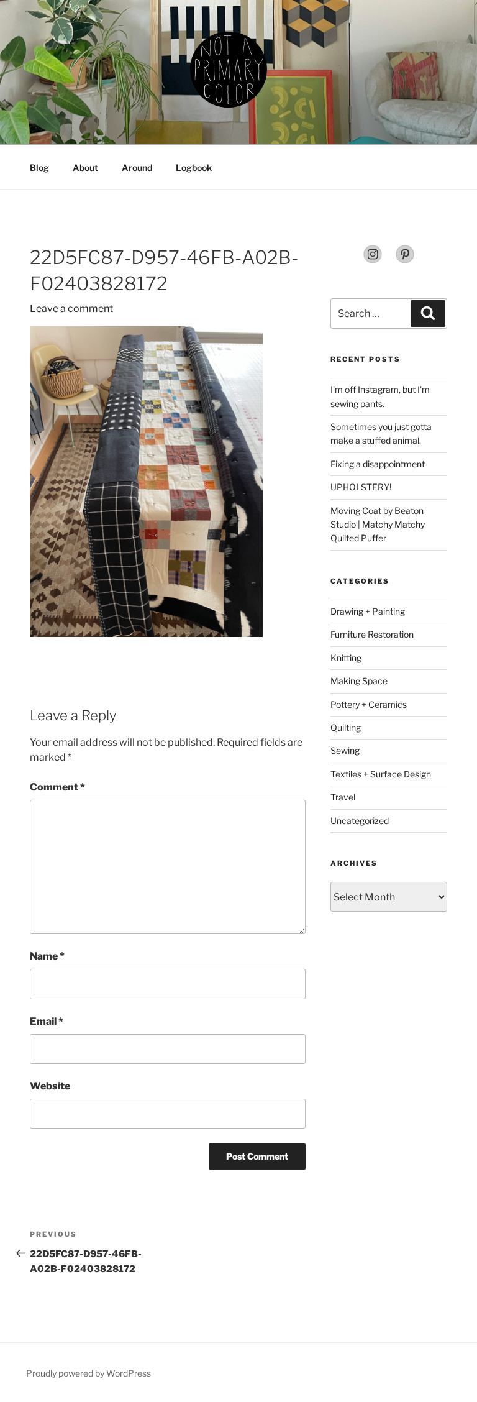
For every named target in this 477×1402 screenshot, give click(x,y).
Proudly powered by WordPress (88, 1373)
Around (137, 167)
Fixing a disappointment (377, 464)
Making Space (359, 681)
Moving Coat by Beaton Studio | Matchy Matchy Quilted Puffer (377, 524)
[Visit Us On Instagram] (373, 260)
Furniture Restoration (372, 634)
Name (47, 956)
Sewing (345, 750)
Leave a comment (71, 308)
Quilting (345, 727)
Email (46, 1021)
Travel (342, 797)
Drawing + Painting (367, 611)
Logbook (194, 167)
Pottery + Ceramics (368, 704)
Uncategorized (359, 820)
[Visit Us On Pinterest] (405, 260)
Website (50, 1086)
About (85, 167)
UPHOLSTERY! (360, 487)
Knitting (345, 658)
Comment (57, 787)
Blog (39, 167)
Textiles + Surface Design (380, 774)
